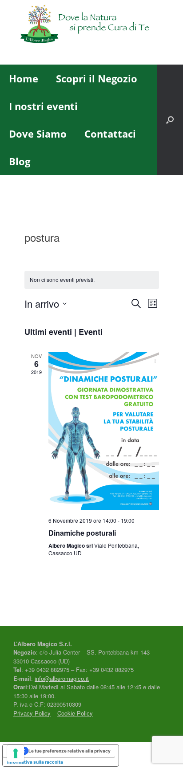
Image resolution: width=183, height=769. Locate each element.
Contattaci (110, 133)
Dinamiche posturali (82, 533)
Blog (19, 161)
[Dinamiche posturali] (103, 431)
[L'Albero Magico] (91, 25)
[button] (170, 120)
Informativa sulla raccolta (35, 762)
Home (23, 78)
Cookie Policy (75, 713)
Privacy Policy (32, 713)
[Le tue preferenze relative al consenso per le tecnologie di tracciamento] (15, 753)
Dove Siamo (38, 133)
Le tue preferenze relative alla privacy (69, 750)
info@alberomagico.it (62, 678)
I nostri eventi (43, 106)
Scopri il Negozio (96, 78)
